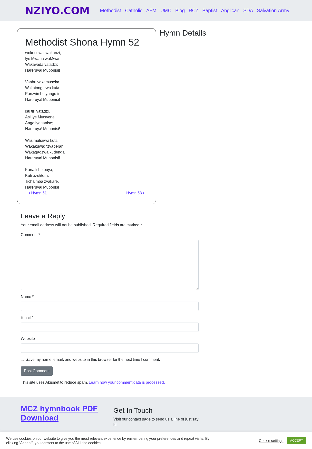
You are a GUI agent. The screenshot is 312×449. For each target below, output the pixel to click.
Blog (180, 10)
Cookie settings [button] (271, 441)
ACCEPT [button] (296, 440)
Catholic (133, 10)
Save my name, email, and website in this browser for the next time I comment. (93, 359)
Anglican (230, 10)
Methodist (110, 10)
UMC (165, 10)
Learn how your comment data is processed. (127, 382)
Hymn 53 (134, 193)
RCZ (193, 10)
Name (27, 297)
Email (27, 317)
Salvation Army (273, 10)
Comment (30, 235)
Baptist (209, 10)
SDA (248, 10)
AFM (151, 10)
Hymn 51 (38, 193)
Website (28, 338)
